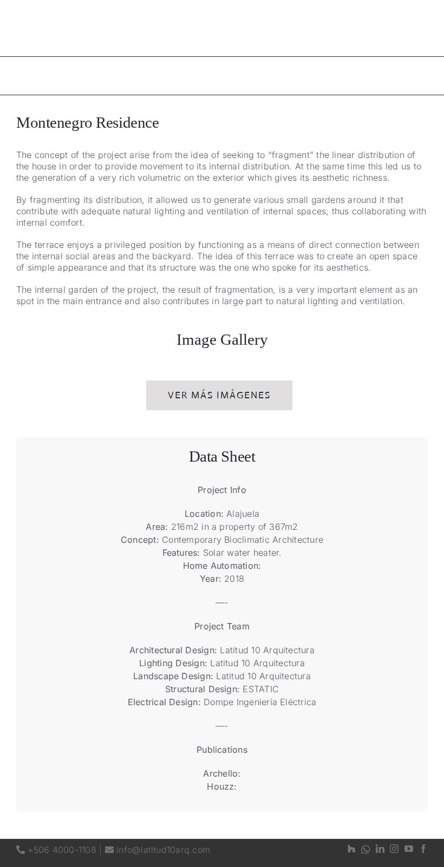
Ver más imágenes (219, 395)
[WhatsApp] (365, 849)
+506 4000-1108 (56, 849)
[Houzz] (351, 849)
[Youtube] (408, 849)
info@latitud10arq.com (158, 849)
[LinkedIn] (380, 849)
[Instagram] (394, 849)
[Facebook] (423, 849)
